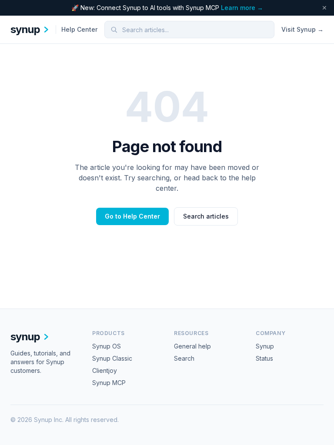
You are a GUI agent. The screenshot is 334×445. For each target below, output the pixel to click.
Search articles (206, 216)
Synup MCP (109, 382)
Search (184, 358)
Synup (265, 346)
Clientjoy (104, 370)
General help (192, 346)
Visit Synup (302, 29)
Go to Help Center (132, 216)
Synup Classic (112, 358)
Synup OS (106, 346)
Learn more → (242, 7)
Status (264, 358)
